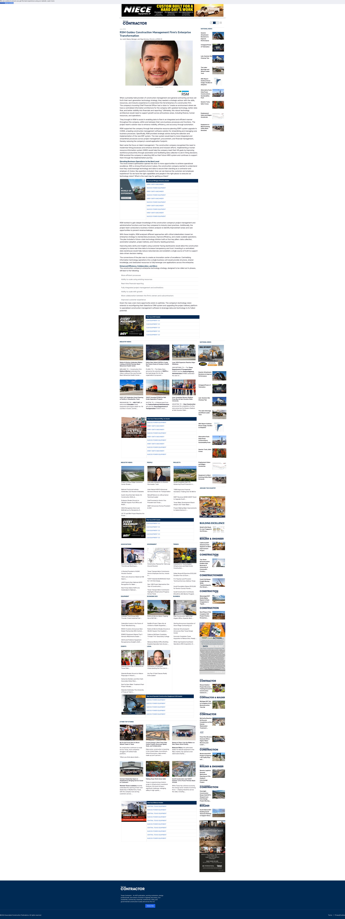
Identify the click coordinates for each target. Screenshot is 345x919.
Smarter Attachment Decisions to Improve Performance (205, 36)
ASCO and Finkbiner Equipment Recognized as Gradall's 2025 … (131, 641)
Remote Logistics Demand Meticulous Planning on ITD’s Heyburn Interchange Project (205, 776)
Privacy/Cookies (340, 915)
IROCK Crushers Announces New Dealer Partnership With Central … (132, 630)
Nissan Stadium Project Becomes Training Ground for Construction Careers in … (206, 688)
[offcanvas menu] (220, 22)
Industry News (125, 342)
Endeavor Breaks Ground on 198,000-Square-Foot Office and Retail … (131, 502)
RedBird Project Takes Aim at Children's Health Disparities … (157, 624)
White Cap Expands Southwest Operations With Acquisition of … (184, 643)
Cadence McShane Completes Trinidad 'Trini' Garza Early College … (158, 636)
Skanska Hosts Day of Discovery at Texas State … (132, 667)
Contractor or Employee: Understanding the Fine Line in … (157, 667)
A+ (217, 22)
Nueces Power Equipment (156, 188)
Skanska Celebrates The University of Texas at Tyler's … (132, 691)
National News (206, 29)
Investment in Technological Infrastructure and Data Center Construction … (183, 566)
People (149, 462)
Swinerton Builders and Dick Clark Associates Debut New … (132, 680)
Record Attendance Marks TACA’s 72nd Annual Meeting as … (131, 565)
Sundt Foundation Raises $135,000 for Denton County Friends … (185, 587)
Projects (176, 462)
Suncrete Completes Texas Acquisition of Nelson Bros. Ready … (185, 637)
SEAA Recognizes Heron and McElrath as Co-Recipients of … (131, 509)
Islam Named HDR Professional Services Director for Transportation (159, 490)
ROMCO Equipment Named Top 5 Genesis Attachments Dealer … (131, 635)
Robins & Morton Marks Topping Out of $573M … (157, 617)
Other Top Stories (127, 722)
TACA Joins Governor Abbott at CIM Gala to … (132, 578)
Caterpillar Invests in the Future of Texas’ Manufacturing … (132, 624)
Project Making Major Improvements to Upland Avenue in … (185, 509)
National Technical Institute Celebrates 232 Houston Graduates (132, 490)
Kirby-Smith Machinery (155, 184)
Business (176, 596)
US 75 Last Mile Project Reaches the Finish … (132, 514)
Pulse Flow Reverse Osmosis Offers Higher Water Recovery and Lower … (206, 740)
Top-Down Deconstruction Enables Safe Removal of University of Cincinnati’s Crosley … (205, 565)
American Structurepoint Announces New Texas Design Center (183, 631)
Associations (126, 544)
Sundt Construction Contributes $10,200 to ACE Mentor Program (184, 593)
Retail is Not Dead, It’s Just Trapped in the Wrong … (206, 529)
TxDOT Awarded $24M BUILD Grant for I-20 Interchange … (158, 580)
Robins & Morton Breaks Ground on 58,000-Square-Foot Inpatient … (158, 630)
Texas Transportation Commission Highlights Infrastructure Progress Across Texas (158, 592)
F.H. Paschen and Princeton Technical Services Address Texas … (184, 581)
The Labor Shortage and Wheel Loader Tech (204, 412)
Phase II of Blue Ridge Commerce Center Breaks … (132, 483)
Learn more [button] (50, 1)
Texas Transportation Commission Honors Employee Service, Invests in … (158, 573)
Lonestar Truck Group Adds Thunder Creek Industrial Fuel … (131, 617)
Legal (149, 646)
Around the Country (208, 488)
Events (123, 646)
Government (152, 544)
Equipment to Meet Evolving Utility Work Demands (205, 477)
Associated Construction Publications (17, 915)
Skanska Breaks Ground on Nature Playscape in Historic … (132, 674)
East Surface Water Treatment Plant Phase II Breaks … (132, 685)
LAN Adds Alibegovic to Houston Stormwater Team (157, 483)
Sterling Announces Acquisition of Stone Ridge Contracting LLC (184, 624)
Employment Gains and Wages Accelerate (206, 115)
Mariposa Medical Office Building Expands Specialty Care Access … (158, 643)
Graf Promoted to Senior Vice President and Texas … (156, 501)
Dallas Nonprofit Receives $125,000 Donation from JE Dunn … (185, 574)
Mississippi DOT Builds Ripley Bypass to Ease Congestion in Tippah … (205, 600)
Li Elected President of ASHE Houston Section (130, 572)
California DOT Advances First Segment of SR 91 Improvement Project (205, 546)
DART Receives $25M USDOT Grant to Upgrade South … (185, 498)
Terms (330, 915)
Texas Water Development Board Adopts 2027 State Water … (184, 503)
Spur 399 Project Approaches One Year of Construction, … (158, 585)
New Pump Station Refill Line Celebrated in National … (130, 589)
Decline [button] (2, 3)
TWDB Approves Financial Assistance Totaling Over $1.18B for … (185, 491)
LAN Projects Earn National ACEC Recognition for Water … (131, 583)
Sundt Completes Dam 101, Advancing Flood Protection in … (184, 483)
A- (211, 22)
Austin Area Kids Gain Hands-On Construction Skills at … (131, 496)
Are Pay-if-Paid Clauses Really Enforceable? (157, 674)
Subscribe (150, 906)
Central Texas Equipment (156, 806)
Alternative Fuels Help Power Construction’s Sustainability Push (206, 94)
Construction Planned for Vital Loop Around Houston (158, 565)
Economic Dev (152, 596)
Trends (176, 544)
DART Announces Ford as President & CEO (158, 507)
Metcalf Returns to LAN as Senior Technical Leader (158, 496)
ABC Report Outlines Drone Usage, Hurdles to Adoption (205, 425)
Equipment (125, 596)
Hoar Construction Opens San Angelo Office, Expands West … (183, 617)
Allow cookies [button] (9, 3)
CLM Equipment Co (153, 320)
